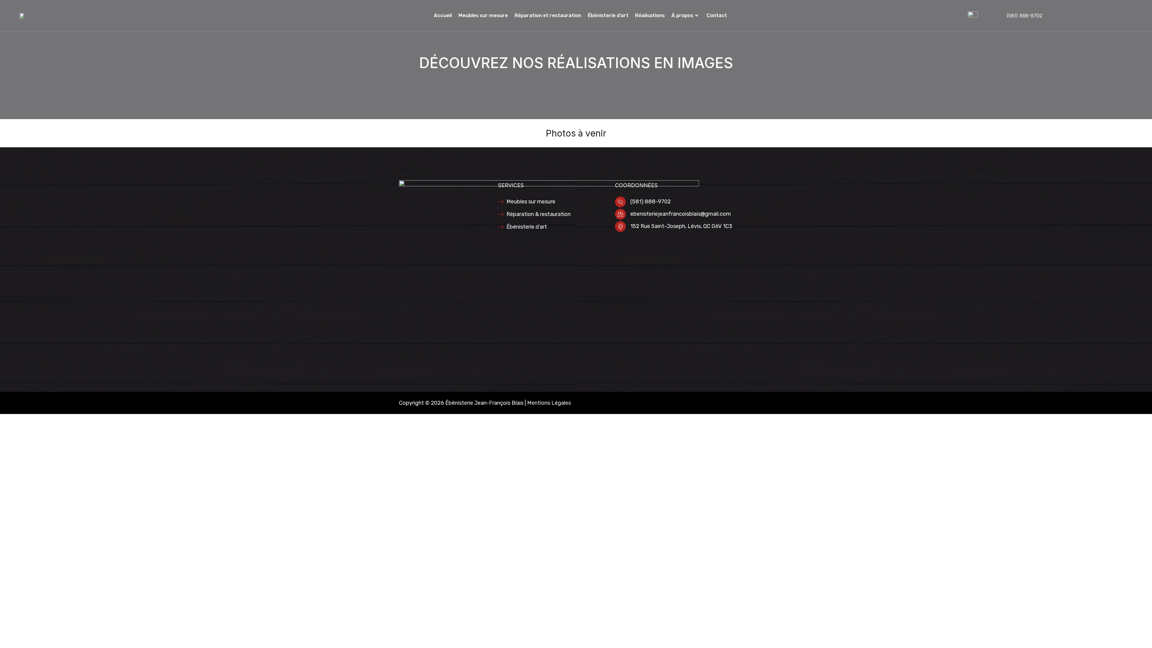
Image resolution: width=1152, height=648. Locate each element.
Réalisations (650, 15)
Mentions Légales (549, 403)
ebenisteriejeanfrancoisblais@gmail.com (680, 214)
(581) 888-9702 (1024, 16)
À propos (682, 15)
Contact (716, 15)
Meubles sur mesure (483, 15)
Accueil (443, 15)
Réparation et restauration (547, 15)
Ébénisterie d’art (608, 15)
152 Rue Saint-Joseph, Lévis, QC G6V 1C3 (681, 226)
